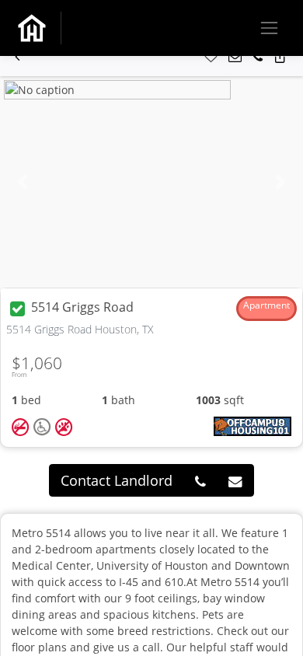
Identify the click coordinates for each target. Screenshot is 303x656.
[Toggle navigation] (269, 27)
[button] (17, 57)
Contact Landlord (116, 480)
